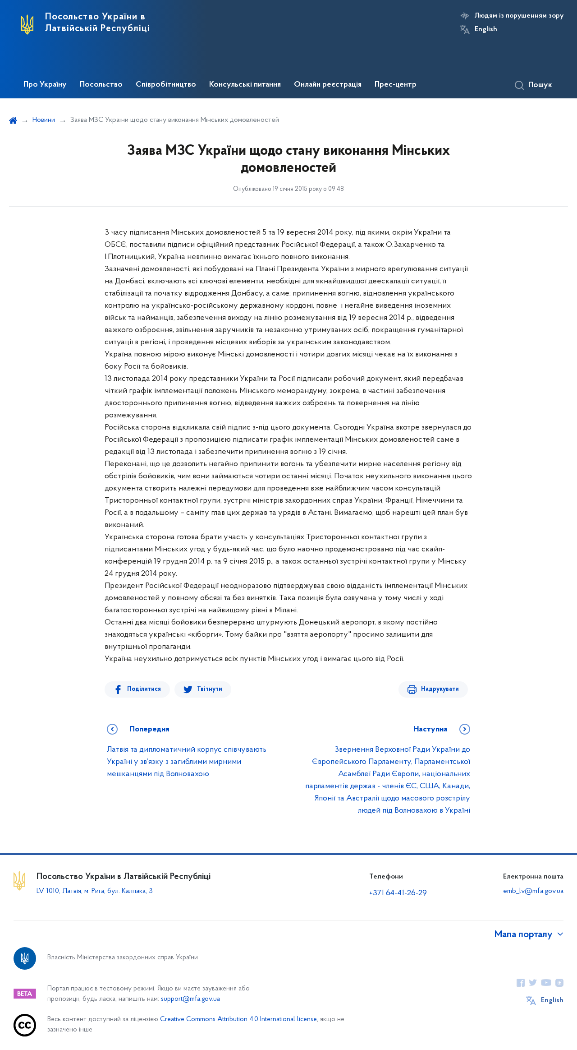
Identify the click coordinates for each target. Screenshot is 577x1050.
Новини (43, 120)
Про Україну (45, 85)
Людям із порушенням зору (519, 15)
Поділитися (144, 689)
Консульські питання (245, 85)
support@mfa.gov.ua (190, 999)
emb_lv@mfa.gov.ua (533, 891)
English (486, 29)
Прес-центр (396, 85)
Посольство (101, 85)
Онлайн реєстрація (328, 85)
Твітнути (209, 689)
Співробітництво (166, 85)
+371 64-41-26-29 (398, 893)
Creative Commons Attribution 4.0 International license (238, 1019)
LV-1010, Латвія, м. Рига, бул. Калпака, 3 (95, 891)
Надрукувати (440, 689)
